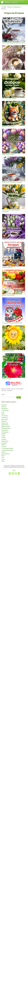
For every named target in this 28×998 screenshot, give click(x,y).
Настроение (5, 415)
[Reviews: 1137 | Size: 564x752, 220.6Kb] (13, 254)
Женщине (4, 404)
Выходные (4, 443)
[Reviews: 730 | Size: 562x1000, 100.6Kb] (13, 29)
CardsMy (3, 7)
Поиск (8, 428)
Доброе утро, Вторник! (8, 154)
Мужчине (4, 406)
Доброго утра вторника (8, 295)
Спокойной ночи (6, 428)
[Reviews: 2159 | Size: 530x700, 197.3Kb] (13, 309)
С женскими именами (7, 448)
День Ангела (5, 419)
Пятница (4, 439)
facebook (10, 473)
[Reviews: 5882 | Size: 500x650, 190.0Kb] (13, 337)
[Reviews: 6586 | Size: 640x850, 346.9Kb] (13, 281)
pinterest (13, 473)
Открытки (9, 7)
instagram (16, 473)
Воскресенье (5, 441)
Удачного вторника (7, 267)
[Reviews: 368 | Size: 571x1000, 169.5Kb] (13, 113)
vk (19, 473)
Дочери (3, 452)
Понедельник (5, 432)
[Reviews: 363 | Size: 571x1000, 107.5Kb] (13, 85)
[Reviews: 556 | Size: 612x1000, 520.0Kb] (13, 196)
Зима (3, 461)
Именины (4, 421)
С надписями (5, 410)
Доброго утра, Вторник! (8, 126)
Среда (3, 435)
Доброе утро (5, 423)
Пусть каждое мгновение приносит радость (13, 42)
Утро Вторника (6, 70)
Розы (3, 412)
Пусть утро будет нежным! (9, 98)
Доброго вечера (6, 426)
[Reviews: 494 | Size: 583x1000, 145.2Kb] (13, 141)
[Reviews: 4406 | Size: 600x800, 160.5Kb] (13, 365)
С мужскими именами (7, 450)
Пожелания (5, 417)
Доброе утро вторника (8, 350)
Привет (3, 444)
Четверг (4, 437)
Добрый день (5, 424)
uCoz (14, 470)
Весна (3, 455)
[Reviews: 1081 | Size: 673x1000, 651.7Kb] (13, 226)
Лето (3, 457)
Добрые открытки (11, 2)
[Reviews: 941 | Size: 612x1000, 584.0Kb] (13, 168)
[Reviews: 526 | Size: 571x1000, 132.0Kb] (13, 57)
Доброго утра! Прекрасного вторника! (12, 182)
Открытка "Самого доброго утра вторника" (13, 239)
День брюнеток (5, 453)
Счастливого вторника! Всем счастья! (12, 323)
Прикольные (5, 430)
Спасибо (4, 446)
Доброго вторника (7, 378)
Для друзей (5, 408)
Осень (3, 459)
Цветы (3, 414)
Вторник (4, 433)
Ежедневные (16, 7)
